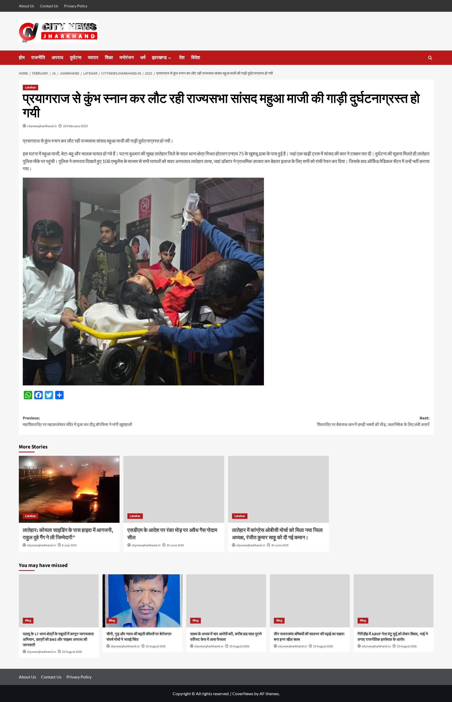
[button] (430, 57)
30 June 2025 (175, 545)
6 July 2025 (69, 545)
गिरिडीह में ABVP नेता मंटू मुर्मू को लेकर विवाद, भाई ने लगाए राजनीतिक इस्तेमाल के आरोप (393, 636)
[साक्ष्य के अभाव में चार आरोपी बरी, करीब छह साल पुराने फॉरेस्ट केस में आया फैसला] (226, 600)
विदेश (195, 57)
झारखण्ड (159, 57)
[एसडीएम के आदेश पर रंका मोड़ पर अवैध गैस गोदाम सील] (173, 489)
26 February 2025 (75, 126)
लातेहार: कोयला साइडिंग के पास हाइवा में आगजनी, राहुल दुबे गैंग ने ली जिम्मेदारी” (68, 534)
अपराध (57, 57)
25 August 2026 (72, 652)
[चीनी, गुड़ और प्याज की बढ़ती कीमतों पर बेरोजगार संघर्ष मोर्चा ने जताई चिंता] (142, 600)
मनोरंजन (127, 57)
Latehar (30, 87)
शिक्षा (109, 57)
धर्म (142, 57)
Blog (28, 620)
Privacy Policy (75, 6)
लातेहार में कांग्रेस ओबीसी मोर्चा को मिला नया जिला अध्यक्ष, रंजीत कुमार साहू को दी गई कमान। (277, 534)
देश (182, 57)
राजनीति (38, 57)
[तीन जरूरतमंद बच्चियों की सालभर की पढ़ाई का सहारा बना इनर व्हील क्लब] (310, 600)
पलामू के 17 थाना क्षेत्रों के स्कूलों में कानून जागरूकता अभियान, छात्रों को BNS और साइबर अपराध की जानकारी (58, 639)
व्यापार (93, 57)
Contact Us (49, 6)
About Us (26, 6)
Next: (373, 421)
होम (22, 57)
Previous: (77, 421)
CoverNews (242, 693)
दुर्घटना (75, 57)
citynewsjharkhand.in (42, 126)
